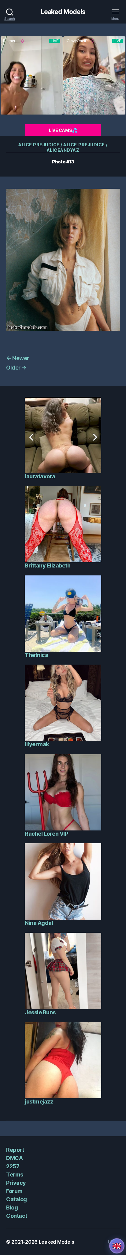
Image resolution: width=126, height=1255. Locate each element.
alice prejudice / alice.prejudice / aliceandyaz (63, 147)
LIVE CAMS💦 (63, 130)
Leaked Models (63, 12)
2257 (12, 1166)
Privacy (16, 1183)
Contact (16, 1216)
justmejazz (39, 1101)
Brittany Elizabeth (47, 565)
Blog (12, 1207)
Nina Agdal (39, 923)
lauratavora (40, 476)
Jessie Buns (40, 1012)
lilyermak (37, 744)
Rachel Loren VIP (46, 833)
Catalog (16, 1199)
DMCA (14, 1158)
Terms (14, 1174)
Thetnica (36, 655)
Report (15, 1150)
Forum (14, 1191)
